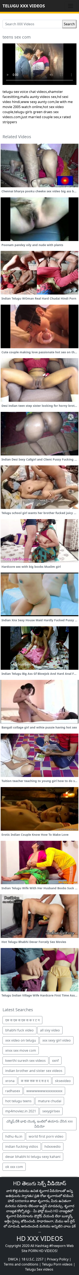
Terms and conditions (21, 1264)
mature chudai (49, 1101)
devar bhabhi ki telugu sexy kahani (32, 1156)
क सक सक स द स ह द (35, 1080)
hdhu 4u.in (13, 1136)
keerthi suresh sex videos (25, 1060)
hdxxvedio (52, 1146)
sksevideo (63, 1080)
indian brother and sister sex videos (33, 1070)
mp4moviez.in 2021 (20, 1111)
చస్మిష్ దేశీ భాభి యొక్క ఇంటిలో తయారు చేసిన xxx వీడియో (39, 1124)
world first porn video (46, 1136)
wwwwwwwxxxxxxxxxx (44, 1091)
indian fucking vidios (21, 1146)
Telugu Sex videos (39, 1269)
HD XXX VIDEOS (39, 1238)
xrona (10, 1080)
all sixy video (50, 1030)
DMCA (13, 1259)
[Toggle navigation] (70, 6)
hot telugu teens (18, 1101)
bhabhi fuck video (19, 1030)
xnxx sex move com (20, 1050)
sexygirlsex (51, 1111)
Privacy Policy (57, 1259)
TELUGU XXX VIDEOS (24, 6)
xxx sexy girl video (56, 1040)
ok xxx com (14, 1166)
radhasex (12, 1091)
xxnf (55, 1060)
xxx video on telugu (20, 1040)
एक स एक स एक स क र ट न (22, 1020)
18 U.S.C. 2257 (32, 1259)
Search (69, 24)
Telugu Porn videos (57, 1264)
